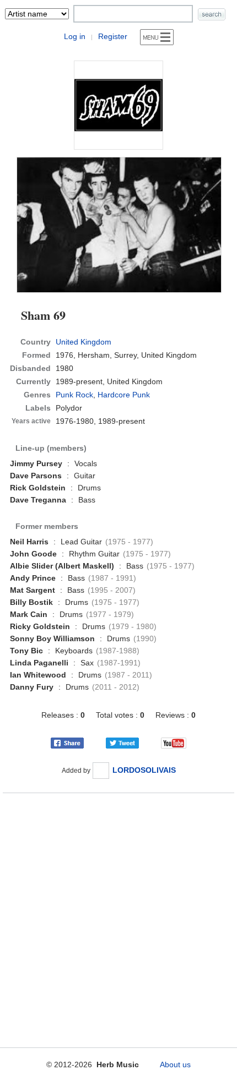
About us (175, 1064)
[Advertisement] (118, 918)
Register (112, 36)
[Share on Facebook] (67, 742)
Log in (74, 36)
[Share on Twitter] (122, 742)
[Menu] (157, 37)
